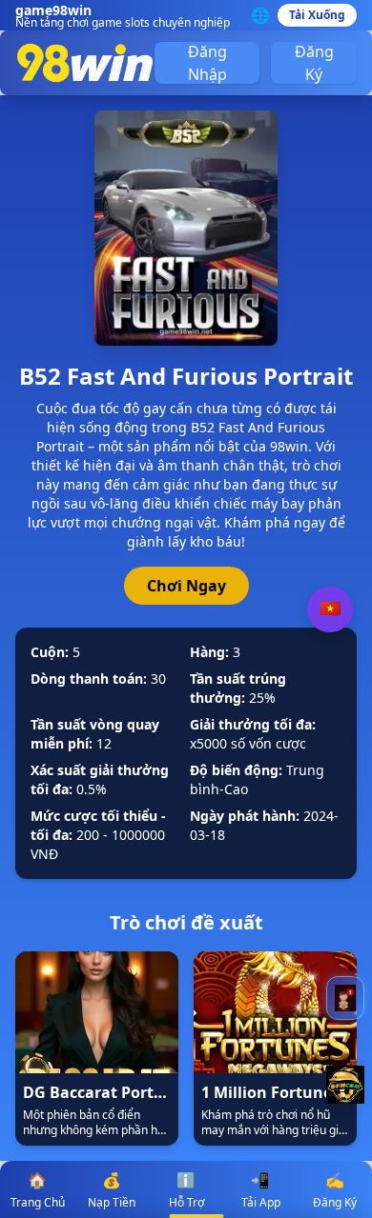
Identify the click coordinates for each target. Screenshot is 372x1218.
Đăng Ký (314, 63)
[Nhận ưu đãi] (345, 1085)
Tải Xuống (317, 15)
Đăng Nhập (207, 63)
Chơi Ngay (186, 585)
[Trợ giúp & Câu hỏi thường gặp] (345, 998)
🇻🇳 (330, 608)
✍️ (335, 1189)
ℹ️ (186, 1189)
